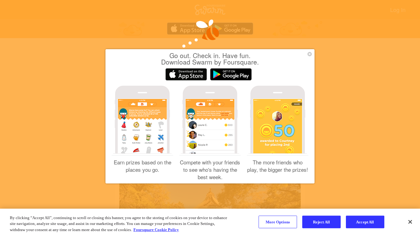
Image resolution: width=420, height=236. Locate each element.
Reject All (321, 221)
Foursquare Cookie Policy (156, 229)
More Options (278, 221)
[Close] (410, 222)
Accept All (365, 221)
